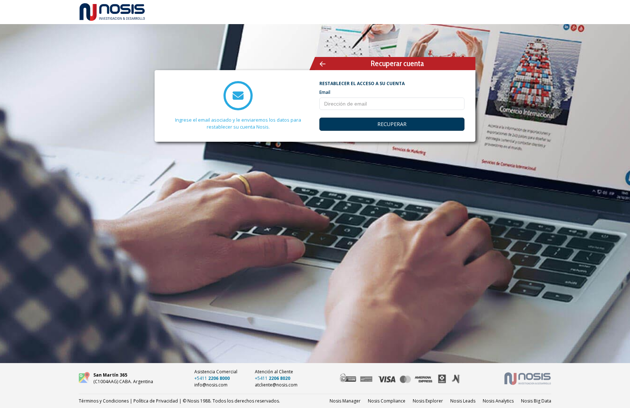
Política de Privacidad (155, 401)
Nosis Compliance (386, 401)
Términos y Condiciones (104, 401)
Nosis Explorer (428, 401)
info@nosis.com (211, 385)
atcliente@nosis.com (276, 385)
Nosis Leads (462, 401)
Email (324, 92)
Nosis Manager (345, 401)
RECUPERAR (392, 124)
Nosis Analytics (498, 401)
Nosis (536, 401)
